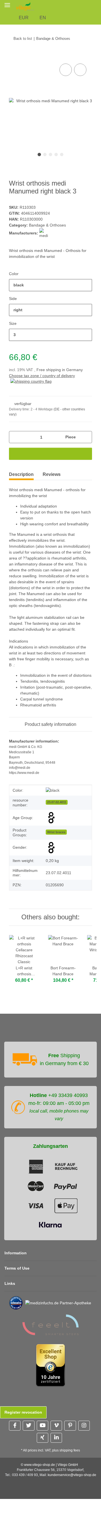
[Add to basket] (13, 56)
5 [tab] (61, 154)
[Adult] (51, 817)
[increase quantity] (86, 437)
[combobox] (50, 285)
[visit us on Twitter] (28, 1426)
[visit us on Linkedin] (56, 1438)
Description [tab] (21, 474)
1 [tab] (39, 154)
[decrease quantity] (15, 437)
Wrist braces (56, 832)
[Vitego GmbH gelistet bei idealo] (16, 1302)
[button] (98, 6)
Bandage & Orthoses (47, 225)
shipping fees (69, 1450)
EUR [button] (24, 17)
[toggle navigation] (7, 4)
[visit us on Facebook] (14, 1426)
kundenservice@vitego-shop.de (72, 1475)
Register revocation (23, 1412)
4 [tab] (56, 154)
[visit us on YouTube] (42, 1426)
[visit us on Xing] (42, 1438)
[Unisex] (51, 847)
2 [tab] (45, 154)
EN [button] (43, 17)
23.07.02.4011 (56, 802)
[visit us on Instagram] (84, 1426)
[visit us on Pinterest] (70, 1426)
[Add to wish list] (80, 70)
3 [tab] (50, 154)
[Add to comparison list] (65, 70)
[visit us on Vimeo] (56, 1426)
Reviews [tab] (52, 474)
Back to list (22, 38)
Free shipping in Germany (59, 369)
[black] (52, 790)
